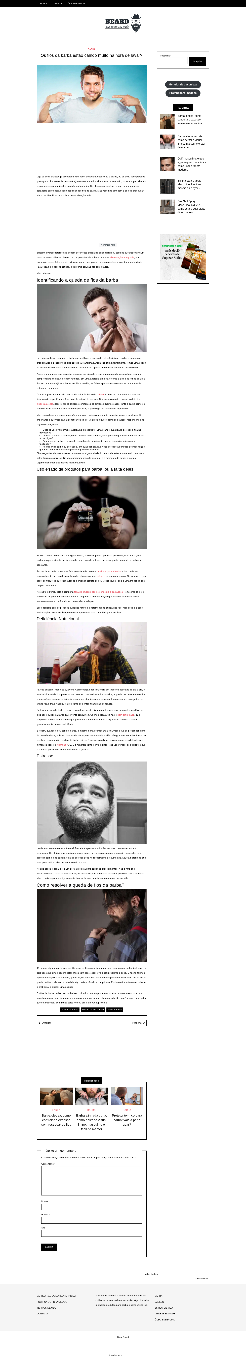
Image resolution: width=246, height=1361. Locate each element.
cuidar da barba (70, 1009)
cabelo (100, 394)
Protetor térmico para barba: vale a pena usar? (127, 1120)
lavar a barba (115, 1009)
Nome (45, 1201)
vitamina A (62, 744)
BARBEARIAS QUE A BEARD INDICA (56, 1295)
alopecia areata (45, 403)
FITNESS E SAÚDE (165, 1313)
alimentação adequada (122, 257)
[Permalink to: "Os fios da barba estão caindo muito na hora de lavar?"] (92, 94)
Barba (91, 49)
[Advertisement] (92, 150)
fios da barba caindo (93, 1009)
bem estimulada (125, 714)
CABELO (57, 3)
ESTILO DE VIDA (164, 1307)
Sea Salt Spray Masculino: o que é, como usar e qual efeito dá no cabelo (191, 207)
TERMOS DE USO (46, 1307)
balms (100, 576)
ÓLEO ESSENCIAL (77, 3)
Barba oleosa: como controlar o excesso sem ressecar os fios (56, 1120)
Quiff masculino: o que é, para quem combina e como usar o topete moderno (192, 164)
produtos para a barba (109, 571)
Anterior (46, 1023)
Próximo (137, 1023)
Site (43, 1227)
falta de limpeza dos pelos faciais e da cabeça (98, 591)
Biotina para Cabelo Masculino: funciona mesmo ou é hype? (189, 184)
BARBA (43, 3)
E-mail (45, 1214)
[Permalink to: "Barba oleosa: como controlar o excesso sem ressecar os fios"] (56, 1096)
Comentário (48, 1163)
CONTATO (42, 1313)
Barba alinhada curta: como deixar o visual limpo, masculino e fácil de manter (91, 1122)
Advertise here (108, 245)
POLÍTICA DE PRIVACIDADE (52, 1302)
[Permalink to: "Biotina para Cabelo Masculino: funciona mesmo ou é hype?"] (167, 186)
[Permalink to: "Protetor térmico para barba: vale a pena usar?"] (127, 1096)
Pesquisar (165, 55)
